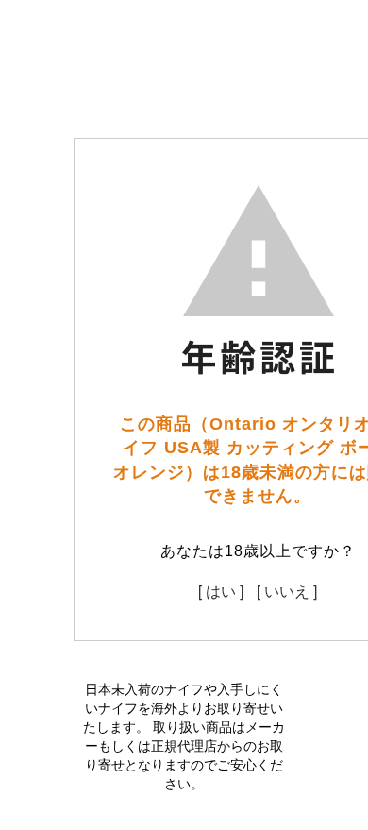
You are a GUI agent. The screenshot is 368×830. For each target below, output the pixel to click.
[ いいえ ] (287, 590)
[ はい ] (220, 590)
